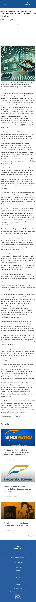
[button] (5, 4)
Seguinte (31, 536)
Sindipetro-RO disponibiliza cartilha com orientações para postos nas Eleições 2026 (16, 452)
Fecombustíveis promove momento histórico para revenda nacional (17, 489)
